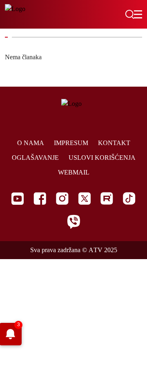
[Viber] (73, 222)
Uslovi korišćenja (102, 157)
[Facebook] (39, 198)
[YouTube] (17, 198)
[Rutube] (106, 198)
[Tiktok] (129, 198)
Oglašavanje (35, 157)
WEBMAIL (73, 172)
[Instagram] (62, 198)
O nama (30, 142)
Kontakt (114, 142)
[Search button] (129, 14)
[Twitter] (84, 198)
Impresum (71, 142)
